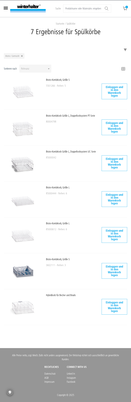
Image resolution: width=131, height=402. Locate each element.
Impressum (49, 381)
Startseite (60, 23)
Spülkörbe (70, 23)
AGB (46, 377)
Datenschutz (50, 373)
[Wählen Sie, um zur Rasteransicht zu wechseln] (123, 69)
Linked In (71, 373)
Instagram (71, 377)
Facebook (71, 381)
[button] (14, 56)
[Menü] (5, 8)
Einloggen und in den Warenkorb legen (114, 91)
